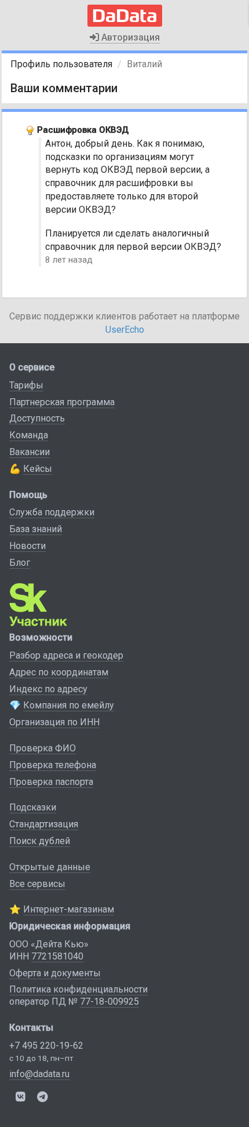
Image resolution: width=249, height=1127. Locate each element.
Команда (28, 435)
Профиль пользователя (61, 64)
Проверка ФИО (42, 748)
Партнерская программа (62, 402)
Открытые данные (49, 866)
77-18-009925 (109, 1001)
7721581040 (57, 956)
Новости (27, 545)
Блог (19, 562)
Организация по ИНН (54, 722)
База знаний (35, 529)
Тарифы (26, 385)
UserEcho (124, 329)
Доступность (37, 418)
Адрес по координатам (58, 672)
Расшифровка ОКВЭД (83, 130)
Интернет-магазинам (68, 909)
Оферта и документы (55, 973)
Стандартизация (43, 824)
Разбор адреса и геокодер (66, 655)
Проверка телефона (52, 764)
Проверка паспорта (51, 781)
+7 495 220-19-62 (46, 1045)
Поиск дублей (39, 840)
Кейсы (37, 468)
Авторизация (129, 37)
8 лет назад (69, 260)
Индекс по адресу (48, 689)
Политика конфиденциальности (78, 989)
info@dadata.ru (39, 1073)
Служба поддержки (51, 512)
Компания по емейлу (68, 705)
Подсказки (32, 807)
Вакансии (29, 451)
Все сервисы (37, 883)
